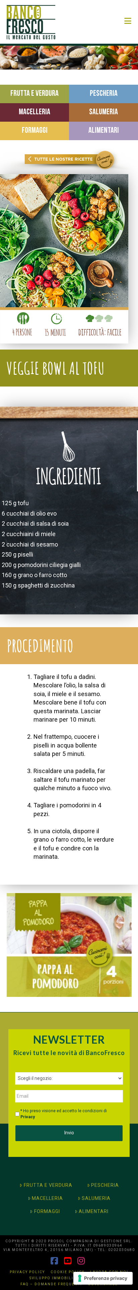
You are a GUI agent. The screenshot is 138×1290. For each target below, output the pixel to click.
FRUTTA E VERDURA (48, 1185)
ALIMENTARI (94, 1211)
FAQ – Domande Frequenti (51, 1284)
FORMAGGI (47, 1211)
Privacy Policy (27, 1272)
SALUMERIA (96, 1198)
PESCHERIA (105, 1185)
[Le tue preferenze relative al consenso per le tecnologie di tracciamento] (103, 1278)
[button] (127, 21)
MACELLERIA (47, 1198)
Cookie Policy (67, 1272)
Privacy (27, 1117)
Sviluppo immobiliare (55, 1278)
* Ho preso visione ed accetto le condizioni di (63, 1113)
